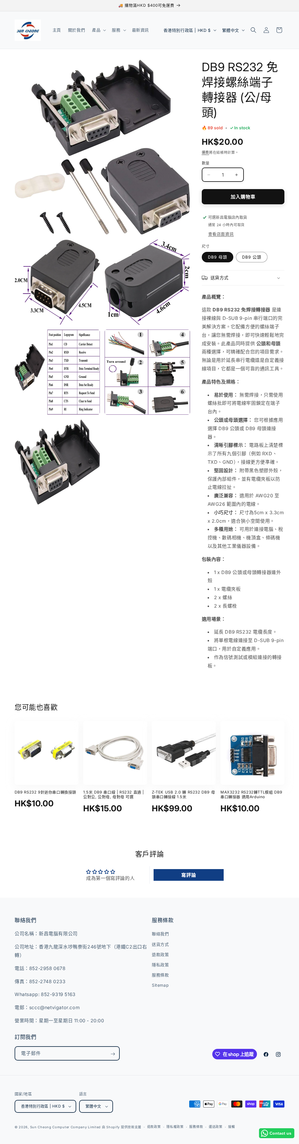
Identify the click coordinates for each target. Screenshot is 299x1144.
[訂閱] (112, 1053)
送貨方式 (160, 944)
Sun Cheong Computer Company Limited (65, 1127)
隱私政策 (160, 964)
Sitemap (160, 985)
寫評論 (188, 875)
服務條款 (160, 974)
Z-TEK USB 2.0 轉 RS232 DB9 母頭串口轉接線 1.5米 (183, 794)
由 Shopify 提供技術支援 (121, 1127)
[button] (98, 30)
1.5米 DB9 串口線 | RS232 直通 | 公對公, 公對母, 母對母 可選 (113, 794)
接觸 (231, 1127)
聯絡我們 (160, 933)
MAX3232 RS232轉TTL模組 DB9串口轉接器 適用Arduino (251, 794)
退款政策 (160, 954)
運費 (205, 152)
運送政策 (215, 1127)
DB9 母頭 (217, 256)
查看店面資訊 (221, 233)
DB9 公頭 (251, 256)
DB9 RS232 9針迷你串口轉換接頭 (45, 792)
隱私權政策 (175, 1127)
